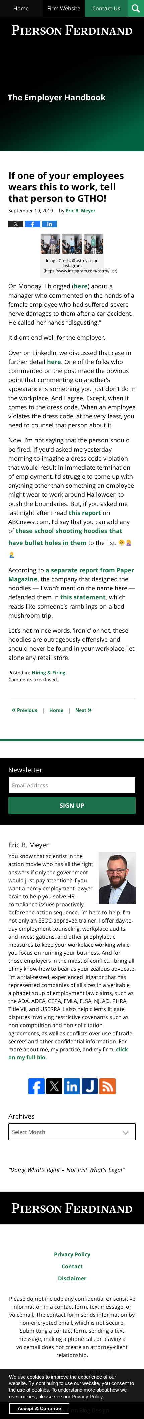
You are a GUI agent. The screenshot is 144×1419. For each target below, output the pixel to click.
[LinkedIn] (72, 1086)
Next (83, 709)
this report (85, 513)
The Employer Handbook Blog (72, 30)
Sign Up (72, 805)
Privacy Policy (72, 1254)
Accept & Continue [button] (39, 1408)
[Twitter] (54, 1086)
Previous (24, 709)
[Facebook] (36, 1086)
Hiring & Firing (48, 672)
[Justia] (90, 1086)
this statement (83, 597)
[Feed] (107, 1086)
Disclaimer (72, 1278)
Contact (72, 1266)
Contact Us (106, 8)
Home (21, 8)
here (81, 286)
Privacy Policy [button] (87, 1396)
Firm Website (63, 8)
